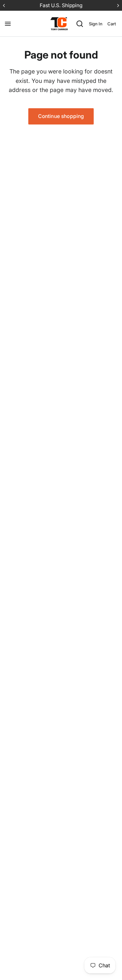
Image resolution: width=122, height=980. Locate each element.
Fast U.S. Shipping (61, 5)
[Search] (79, 24)
